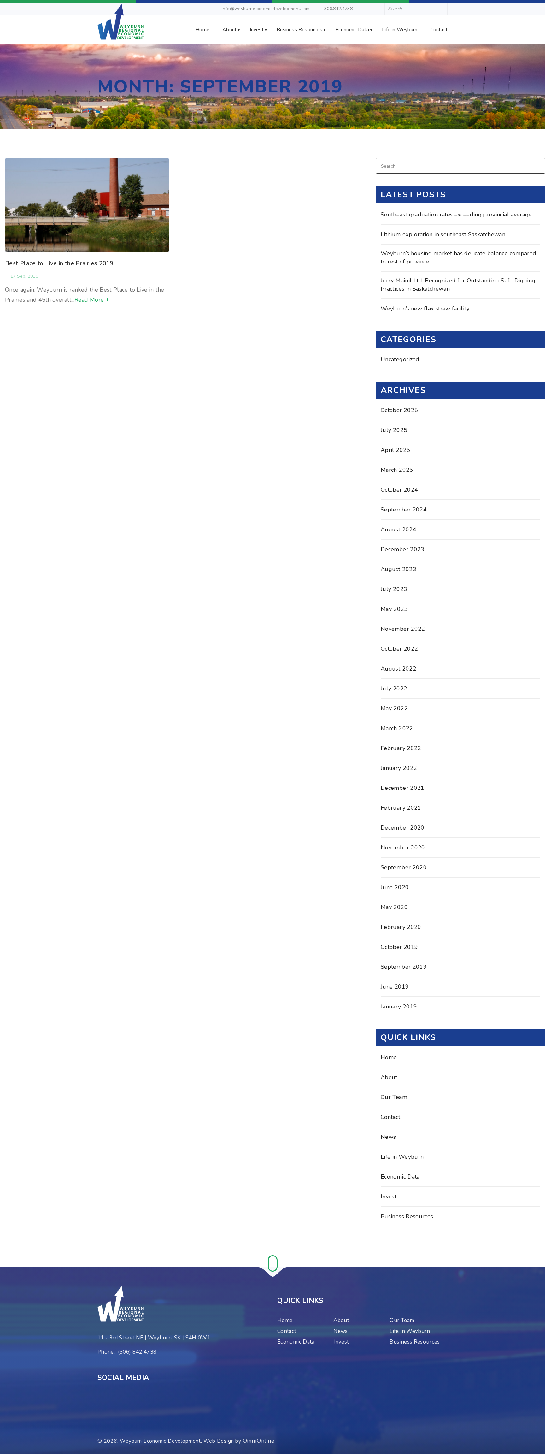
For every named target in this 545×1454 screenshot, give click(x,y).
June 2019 (395, 986)
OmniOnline (258, 1441)
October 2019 (399, 947)
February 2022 (401, 748)
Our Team (394, 1097)
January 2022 (399, 768)
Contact (439, 29)
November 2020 (403, 847)
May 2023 (394, 609)
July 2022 (394, 688)
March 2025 (397, 470)
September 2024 (404, 509)
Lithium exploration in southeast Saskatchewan (443, 234)
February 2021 (401, 808)
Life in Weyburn (399, 29)
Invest (257, 29)
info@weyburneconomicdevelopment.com (265, 9)
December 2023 (403, 549)
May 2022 (394, 708)
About (229, 29)
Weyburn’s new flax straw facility (425, 308)
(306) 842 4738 (137, 1352)
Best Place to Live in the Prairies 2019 (59, 263)
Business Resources (299, 29)
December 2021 (403, 788)
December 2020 (403, 827)
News (388, 1137)
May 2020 (394, 907)
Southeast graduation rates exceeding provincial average (456, 214)
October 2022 (399, 649)
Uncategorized (400, 359)
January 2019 (399, 1006)
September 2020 (404, 867)
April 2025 (395, 450)
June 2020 (395, 887)
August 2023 (398, 569)
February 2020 (401, 927)
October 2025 (399, 410)
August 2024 (398, 529)
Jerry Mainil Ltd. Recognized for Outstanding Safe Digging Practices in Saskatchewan (458, 285)
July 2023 (394, 589)
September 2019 (404, 967)
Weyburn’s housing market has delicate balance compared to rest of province (458, 257)
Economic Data (352, 29)
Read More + (91, 300)
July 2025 (394, 430)
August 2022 (398, 668)
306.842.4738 (338, 9)
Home (202, 29)
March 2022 (397, 728)
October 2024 (399, 490)
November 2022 (403, 629)
